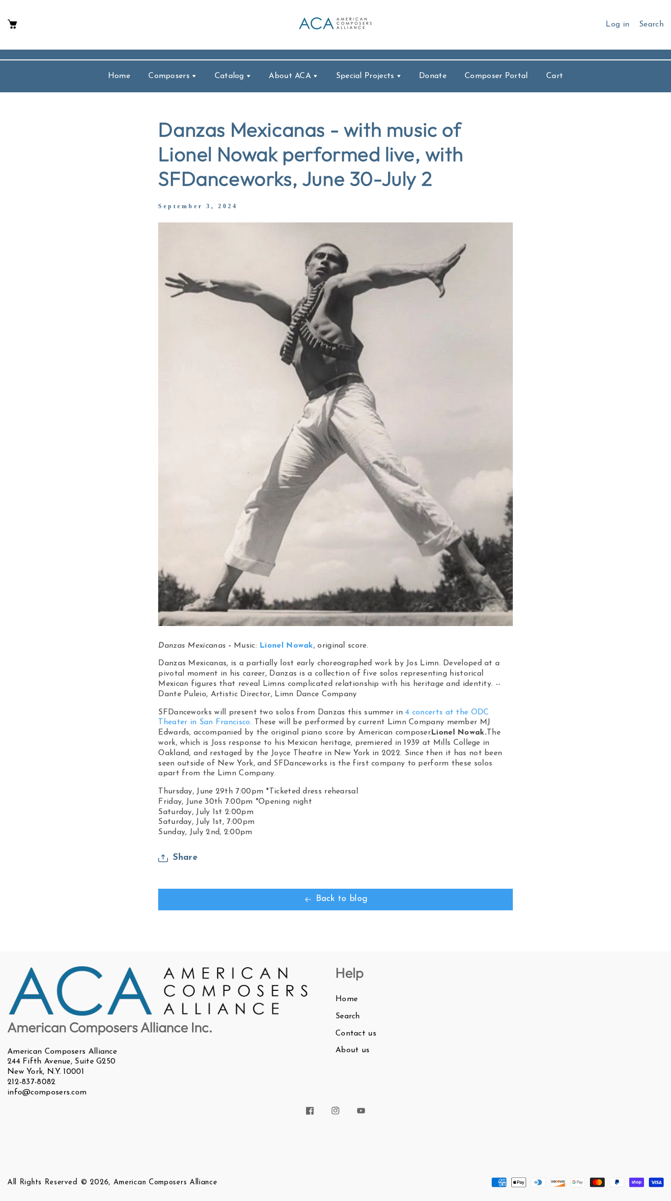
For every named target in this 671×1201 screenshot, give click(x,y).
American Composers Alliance (165, 1182)
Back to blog (342, 899)
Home (347, 999)
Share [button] (185, 857)
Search (348, 1016)
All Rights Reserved (42, 1182)
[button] (12, 24)
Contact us (356, 1033)
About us (352, 1050)
